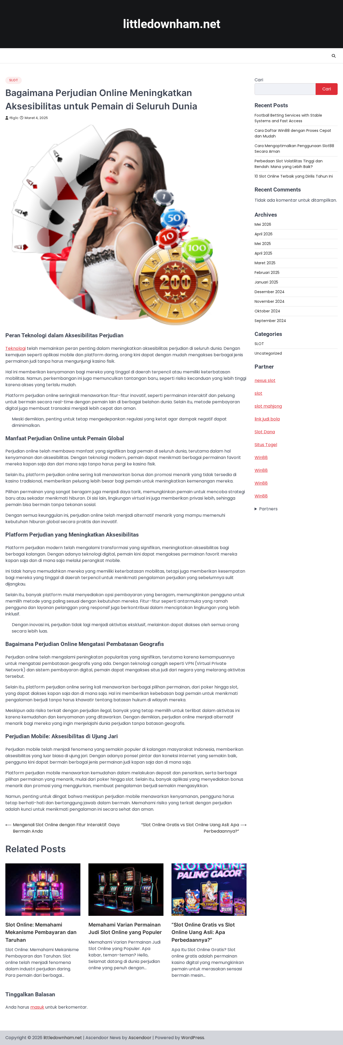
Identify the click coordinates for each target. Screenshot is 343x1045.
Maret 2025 (265, 262)
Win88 (261, 457)
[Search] (334, 56)
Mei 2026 (263, 224)
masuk (37, 1007)
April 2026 (264, 233)
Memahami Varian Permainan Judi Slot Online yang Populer (125, 928)
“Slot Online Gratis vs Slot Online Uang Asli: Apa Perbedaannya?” (203, 932)
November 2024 (270, 301)
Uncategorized (268, 353)
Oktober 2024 (267, 310)
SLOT (13, 80)
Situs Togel (266, 445)
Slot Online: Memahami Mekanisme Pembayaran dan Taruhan (41, 932)
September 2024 (270, 320)
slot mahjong (268, 406)
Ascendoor (139, 1038)
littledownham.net (171, 24)
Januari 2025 (266, 282)
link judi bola (267, 419)
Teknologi (15, 348)
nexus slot (265, 380)
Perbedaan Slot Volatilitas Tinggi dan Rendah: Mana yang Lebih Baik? (289, 163)
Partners (268, 509)
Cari (259, 80)
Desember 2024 (270, 291)
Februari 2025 (267, 272)
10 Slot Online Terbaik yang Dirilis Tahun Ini (294, 176)
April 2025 (263, 253)
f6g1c (14, 118)
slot (258, 393)
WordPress (192, 1038)
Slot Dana (265, 432)
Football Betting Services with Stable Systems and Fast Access (288, 117)
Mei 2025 (263, 243)
